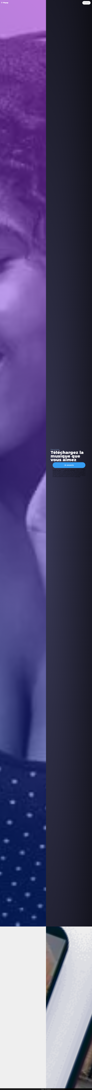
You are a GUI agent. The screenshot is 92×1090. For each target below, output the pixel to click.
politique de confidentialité (69, 470)
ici (57, 476)
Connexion (86, 2)
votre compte (77, 476)
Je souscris (69, 465)
